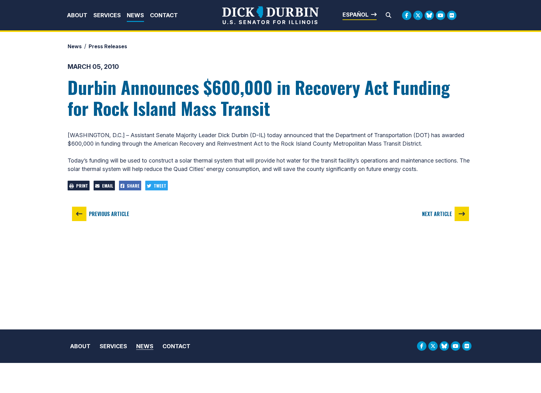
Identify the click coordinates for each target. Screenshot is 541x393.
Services (107, 15)
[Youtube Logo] (440, 15)
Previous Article (109, 214)
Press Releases (108, 46)
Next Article (437, 214)
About (77, 15)
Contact (164, 15)
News (135, 15)
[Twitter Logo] (418, 15)
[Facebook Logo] (406, 15)
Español (355, 14)
